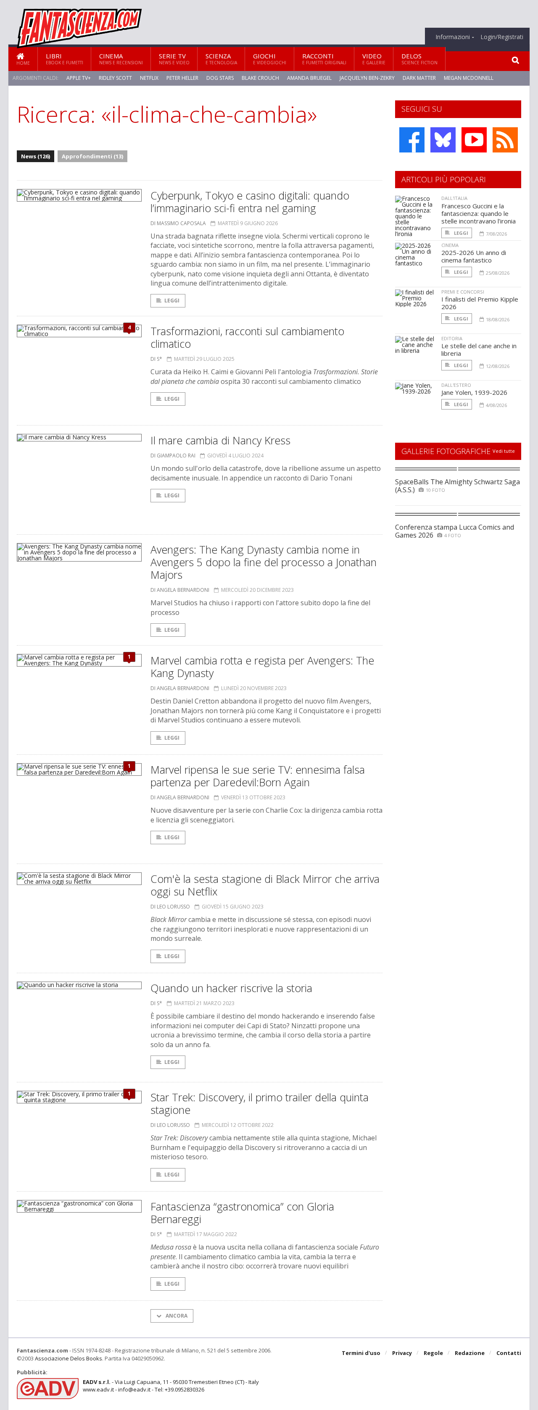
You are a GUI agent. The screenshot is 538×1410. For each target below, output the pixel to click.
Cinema (121, 59)
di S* (156, 358)
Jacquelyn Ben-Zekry (367, 77)
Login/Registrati (501, 37)
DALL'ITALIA (454, 198)
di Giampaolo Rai (172, 455)
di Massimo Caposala (178, 223)
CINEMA (450, 245)
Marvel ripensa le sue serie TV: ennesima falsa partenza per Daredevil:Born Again (257, 775)
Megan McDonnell (468, 77)
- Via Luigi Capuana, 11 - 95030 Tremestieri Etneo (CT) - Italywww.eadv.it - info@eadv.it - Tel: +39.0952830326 (171, 1385)
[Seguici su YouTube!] (474, 140)
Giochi (269, 59)
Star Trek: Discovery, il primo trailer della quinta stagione (259, 1103)
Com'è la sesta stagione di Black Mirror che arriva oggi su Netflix (265, 885)
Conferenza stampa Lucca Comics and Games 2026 (454, 531)
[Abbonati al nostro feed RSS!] (505, 140)
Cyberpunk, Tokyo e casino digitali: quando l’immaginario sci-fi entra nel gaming (249, 201)
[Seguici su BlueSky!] (443, 140)
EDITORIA (451, 338)
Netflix (149, 77)
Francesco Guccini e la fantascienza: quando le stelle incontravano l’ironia (478, 213)
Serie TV (174, 59)
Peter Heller (182, 77)
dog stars (220, 77)
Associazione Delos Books (68, 1358)
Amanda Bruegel (309, 77)
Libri (64, 59)
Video (373, 59)
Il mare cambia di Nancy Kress (220, 440)
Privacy (402, 1353)
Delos (419, 59)
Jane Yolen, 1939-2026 (474, 392)
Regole (433, 1353)
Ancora (175, 1315)
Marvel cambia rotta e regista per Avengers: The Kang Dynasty (262, 666)
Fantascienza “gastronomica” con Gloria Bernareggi (242, 1212)
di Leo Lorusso (170, 906)
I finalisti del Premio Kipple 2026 (479, 303)
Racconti (324, 59)
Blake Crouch (260, 77)
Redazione (470, 1353)
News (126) (35, 156)
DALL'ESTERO (456, 385)
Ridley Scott (115, 77)
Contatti (508, 1353)
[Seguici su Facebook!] (412, 140)
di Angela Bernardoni (179, 589)
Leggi (171, 300)
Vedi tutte (504, 451)
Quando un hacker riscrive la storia (231, 988)
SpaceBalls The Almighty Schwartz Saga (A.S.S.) (457, 485)
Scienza (221, 59)
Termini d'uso (361, 1353)
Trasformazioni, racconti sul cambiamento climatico (247, 337)
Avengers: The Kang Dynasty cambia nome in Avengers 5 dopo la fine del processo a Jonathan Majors (263, 562)
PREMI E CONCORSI (462, 291)
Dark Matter (419, 77)
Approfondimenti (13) (92, 156)
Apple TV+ (78, 77)
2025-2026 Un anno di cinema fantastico (473, 256)
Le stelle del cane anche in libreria (479, 349)
